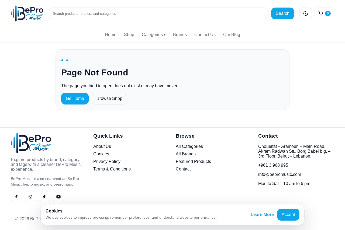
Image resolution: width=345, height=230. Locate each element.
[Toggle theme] (305, 13)
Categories (153, 34)
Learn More (262, 214)
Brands (180, 34)
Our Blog (231, 34)
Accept (288, 214)
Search (282, 13)
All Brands (186, 154)
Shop (129, 34)
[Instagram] (30, 196)
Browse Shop (109, 98)
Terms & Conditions (112, 169)
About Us (102, 146)
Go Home (75, 98)
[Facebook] (16, 196)
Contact (183, 169)
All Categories (189, 146)
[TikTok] (44, 196)
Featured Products (193, 161)
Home (110, 34)
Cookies (101, 154)
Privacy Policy (106, 161)
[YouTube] (58, 196)
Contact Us (205, 34)
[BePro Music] (27, 13)
